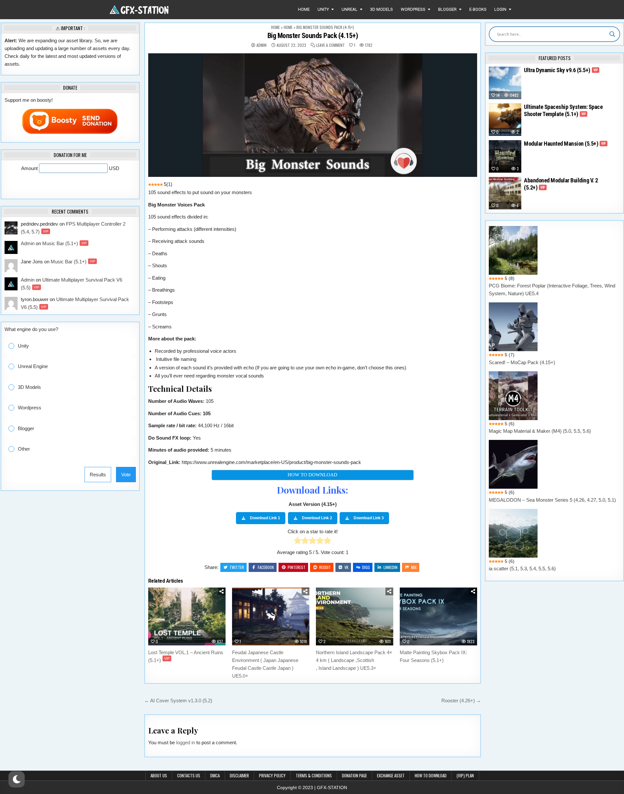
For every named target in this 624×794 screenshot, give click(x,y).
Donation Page (354, 775)
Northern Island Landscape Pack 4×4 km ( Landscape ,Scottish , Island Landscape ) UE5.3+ (354, 660)
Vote (126, 474)
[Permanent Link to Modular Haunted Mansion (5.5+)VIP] (505, 156)
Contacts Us (188, 775)
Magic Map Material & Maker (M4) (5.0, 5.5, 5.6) (540, 431)
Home (304, 9)
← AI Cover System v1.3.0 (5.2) (178, 700)
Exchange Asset (391, 775)
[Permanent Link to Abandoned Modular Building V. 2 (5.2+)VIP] (505, 193)
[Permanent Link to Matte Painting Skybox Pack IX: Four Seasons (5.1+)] (438, 617)
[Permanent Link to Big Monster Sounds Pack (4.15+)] (312, 115)
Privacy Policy (272, 775)
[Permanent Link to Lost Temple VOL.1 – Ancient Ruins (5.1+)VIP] (187, 617)
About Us (158, 775)
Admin (261, 45)
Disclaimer (239, 775)
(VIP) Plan (465, 775)
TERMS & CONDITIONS (314, 775)
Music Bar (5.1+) (64, 243)
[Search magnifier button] (612, 34)
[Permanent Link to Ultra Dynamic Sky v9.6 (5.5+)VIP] (505, 83)
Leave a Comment (330, 45)
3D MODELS (381, 9)
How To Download (431, 775)
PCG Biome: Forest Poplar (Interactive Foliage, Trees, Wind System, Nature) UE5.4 (552, 289)
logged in (185, 742)
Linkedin (390, 567)
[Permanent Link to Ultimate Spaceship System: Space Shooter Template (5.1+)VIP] (505, 119)
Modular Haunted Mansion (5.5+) (565, 143)
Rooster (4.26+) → (461, 700)
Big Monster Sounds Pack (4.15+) (312, 36)
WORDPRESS (413, 9)
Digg (366, 567)
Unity (323, 9)
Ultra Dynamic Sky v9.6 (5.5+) (561, 70)
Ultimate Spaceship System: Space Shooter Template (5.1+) (563, 110)
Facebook (266, 567)
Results (98, 474)
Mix (414, 567)
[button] (75, 346)
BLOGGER (447, 9)
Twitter (236, 567)
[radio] (297, 542)
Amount (30, 168)
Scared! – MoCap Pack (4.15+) (522, 362)
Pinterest (297, 567)
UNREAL (350, 9)
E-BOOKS (478, 9)
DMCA (215, 775)
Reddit (325, 567)
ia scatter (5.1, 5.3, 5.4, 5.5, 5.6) (522, 568)
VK (346, 567)
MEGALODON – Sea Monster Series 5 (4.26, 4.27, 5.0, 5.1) (552, 500)
